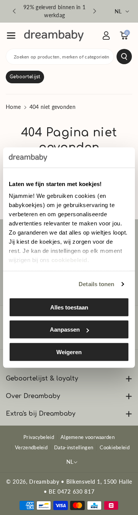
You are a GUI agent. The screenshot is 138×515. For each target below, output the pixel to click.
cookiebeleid (69, 260)
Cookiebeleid (115, 447)
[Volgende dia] (94, 11)
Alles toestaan (69, 307)
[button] (11, 35)
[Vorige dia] (14, 11)
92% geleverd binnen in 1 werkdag (54, 11)
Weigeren (69, 351)
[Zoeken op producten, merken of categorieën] (124, 56)
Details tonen (96, 284)
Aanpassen (65, 329)
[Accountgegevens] (106, 35)
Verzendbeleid (31, 447)
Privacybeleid (38, 437)
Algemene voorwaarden (88, 437)
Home (13, 107)
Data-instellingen (73, 447)
